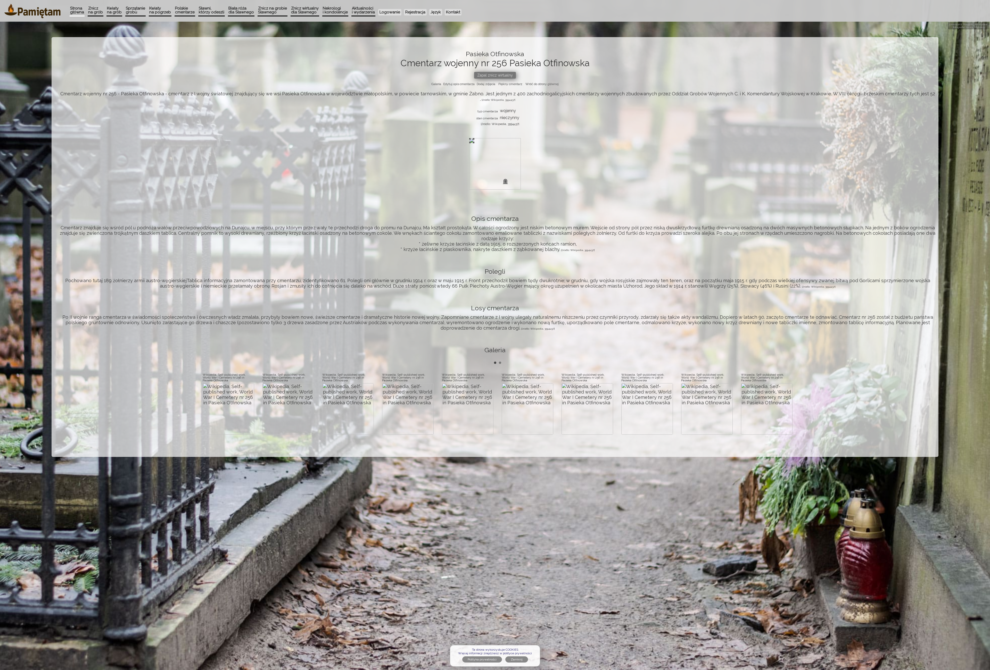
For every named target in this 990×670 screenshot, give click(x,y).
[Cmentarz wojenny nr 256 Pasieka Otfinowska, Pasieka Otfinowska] (505, 181)
